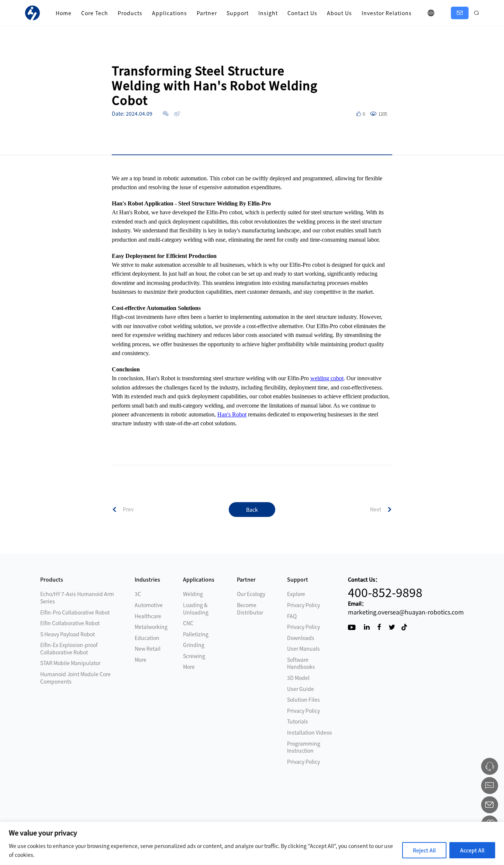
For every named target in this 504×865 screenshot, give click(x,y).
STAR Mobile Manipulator (70, 663)
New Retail (147, 648)
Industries (147, 579)
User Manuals (303, 648)
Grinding (193, 644)
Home (64, 13)
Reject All (424, 850)
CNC (188, 623)
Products (130, 13)
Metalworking (151, 626)
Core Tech (94, 13)
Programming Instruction (303, 747)
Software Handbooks (301, 663)
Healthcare (148, 616)
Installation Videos (309, 732)
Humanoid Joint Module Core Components (75, 677)
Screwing (194, 656)
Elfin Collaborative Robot (70, 623)
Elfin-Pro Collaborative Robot (75, 612)
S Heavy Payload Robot (67, 634)
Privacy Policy (303, 605)
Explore (296, 593)
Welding (193, 593)
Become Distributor (250, 608)
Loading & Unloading (195, 608)
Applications (169, 13)
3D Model (298, 677)
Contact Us (302, 13)
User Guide (300, 688)
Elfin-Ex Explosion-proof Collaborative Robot (69, 648)
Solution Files (303, 699)
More (140, 659)
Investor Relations (387, 13)
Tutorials (297, 721)
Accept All (472, 850)
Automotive (149, 605)
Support (238, 13)
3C (138, 593)
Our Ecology (251, 593)
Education (147, 637)
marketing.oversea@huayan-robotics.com (406, 611)
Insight (268, 13)
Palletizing (195, 634)
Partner (207, 13)
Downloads (300, 637)
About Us (339, 13)
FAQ (292, 616)
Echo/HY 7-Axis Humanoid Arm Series (77, 597)
